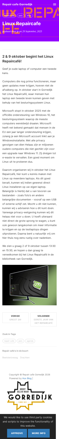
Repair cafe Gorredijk (17, 4)
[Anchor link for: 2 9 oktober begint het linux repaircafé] (23, 61)
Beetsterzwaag (10, 357)
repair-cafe (9, 15)
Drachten (25, 357)
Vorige (15, 318)
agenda (30, 341)
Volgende (43, 319)
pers (20, 15)
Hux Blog (27, 378)
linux (29, 15)
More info (39, 433)
